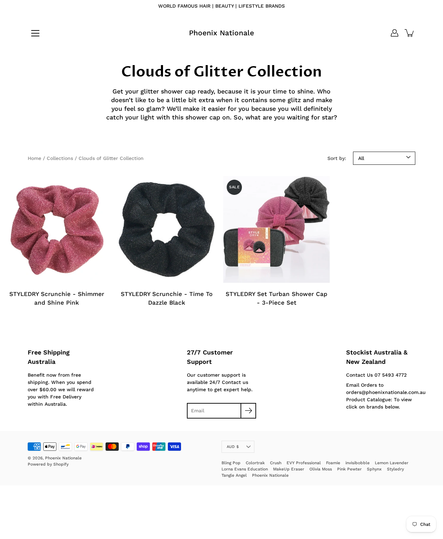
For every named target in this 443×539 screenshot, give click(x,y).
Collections (60, 158)
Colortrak (255, 462)
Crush (275, 462)
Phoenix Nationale (221, 32)
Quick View (56, 229)
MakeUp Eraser (288, 469)
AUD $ (233, 446)
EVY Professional (304, 462)
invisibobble (357, 462)
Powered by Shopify (48, 464)
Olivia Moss (320, 469)
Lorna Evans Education (245, 469)
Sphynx (374, 469)
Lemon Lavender (391, 462)
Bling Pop (231, 462)
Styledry (395, 469)
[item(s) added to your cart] (409, 32)
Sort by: (336, 158)
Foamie (333, 462)
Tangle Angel (234, 475)
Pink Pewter (349, 469)
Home (34, 158)
